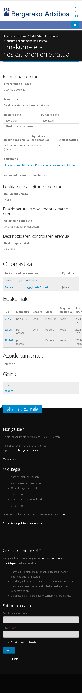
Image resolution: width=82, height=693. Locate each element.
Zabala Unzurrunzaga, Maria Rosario (27, 287)
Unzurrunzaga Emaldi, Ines (21, 280)
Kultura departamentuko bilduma (27, 41)
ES (76, 16)
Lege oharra (35, 523)
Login (15, 658)
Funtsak (21, 36)
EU (76, 7)
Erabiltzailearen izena (16, 613)
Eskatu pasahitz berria (23, 642)
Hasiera (8, 36)
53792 (8, 319)
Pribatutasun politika (14, 523)
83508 (8, 329)
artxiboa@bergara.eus (26, 450)
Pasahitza (9, 627)
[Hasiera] (39, 12)
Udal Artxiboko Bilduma (44, 36)
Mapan (7, 459)
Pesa (65, 514)
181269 (9, 340)
